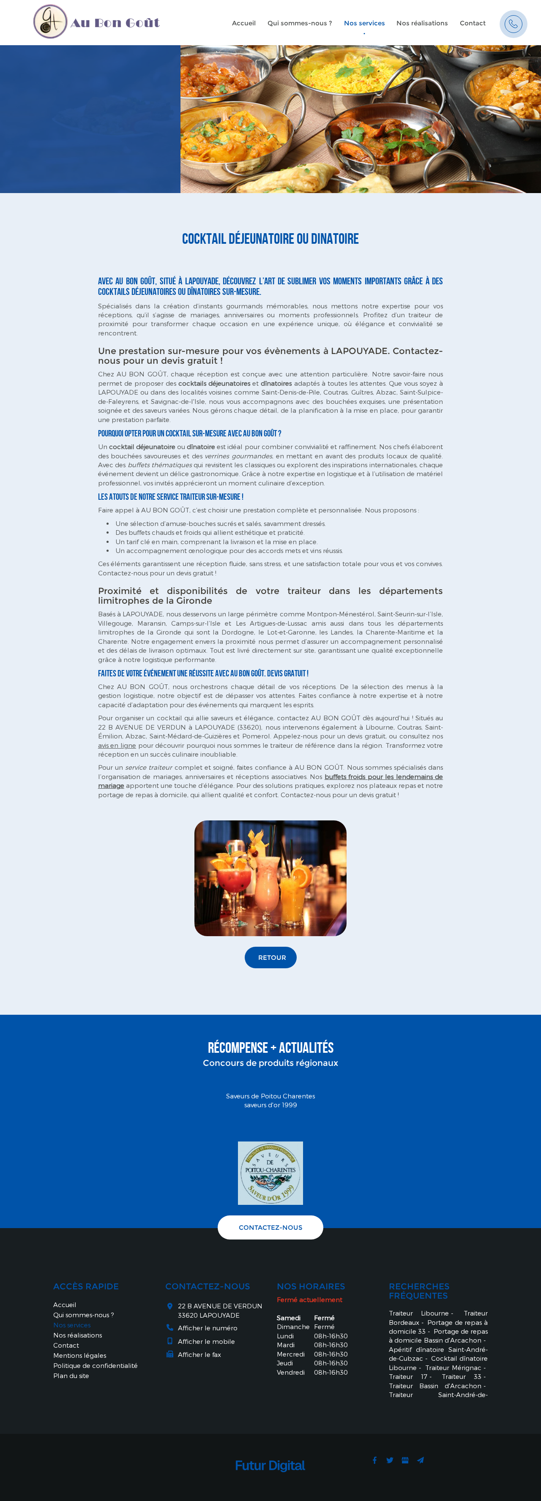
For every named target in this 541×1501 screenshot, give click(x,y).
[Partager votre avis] (405, 1460)
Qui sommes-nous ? (300, 23)
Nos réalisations (422, 23)
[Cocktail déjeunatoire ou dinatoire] (270, 878)
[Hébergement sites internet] (270, 1481)
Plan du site (71, 1375)
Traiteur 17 (408, 1376)
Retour (272, 957)
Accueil (244, 23)
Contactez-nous (270, 1227)
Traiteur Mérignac (453, 1367)
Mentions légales (79, 1355)
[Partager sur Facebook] (374, 1460)
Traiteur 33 (461, 1376)
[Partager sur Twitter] (389, 1460)
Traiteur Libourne (419, 1313)
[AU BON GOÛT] (96, 19)
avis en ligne (117, 745)
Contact (473, 23)
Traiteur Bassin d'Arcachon (435, 1385)
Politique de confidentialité (95, 1365)
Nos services (364, 23)
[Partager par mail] (420, 1460)
